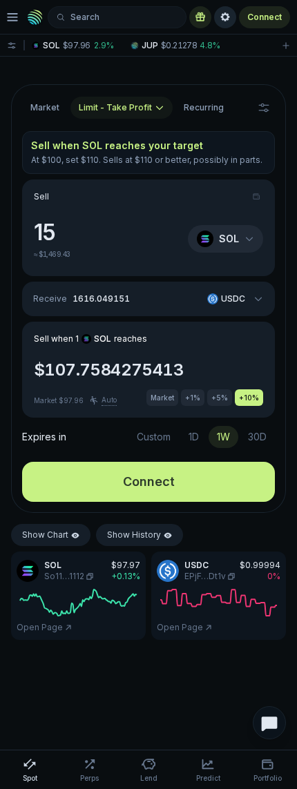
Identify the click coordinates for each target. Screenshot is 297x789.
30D (257, 436)
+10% (249, 397)
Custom (154, 436)
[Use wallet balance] (257, 197)
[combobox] (121, 108)
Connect (264, 17)
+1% (192, 397)
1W (223, 436)
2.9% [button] (104, 45)
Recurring (204, 107)
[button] (77, 45)
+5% (219, 397)
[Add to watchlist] (286, 45)
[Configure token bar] (11, 45)
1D (194, 436)
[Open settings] (225, 17)
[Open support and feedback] (269, 722)
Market (44, 107)
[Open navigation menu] (12, 17)
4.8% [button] (210, 45)
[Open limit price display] (264, 108)
